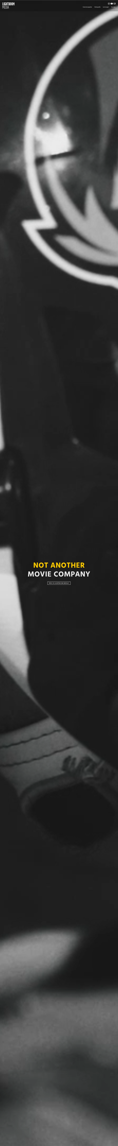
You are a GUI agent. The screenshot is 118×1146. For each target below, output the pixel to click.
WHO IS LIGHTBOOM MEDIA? (59, 583)
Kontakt (113, 7)
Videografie (97, 7)
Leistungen (106, 7)
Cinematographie (87, 7)
